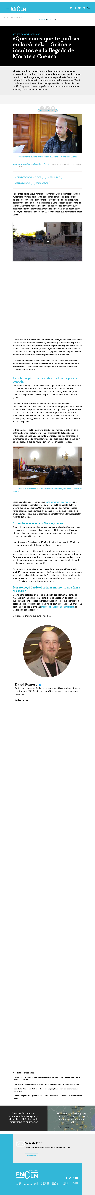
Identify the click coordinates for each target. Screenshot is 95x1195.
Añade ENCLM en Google (48, 111)
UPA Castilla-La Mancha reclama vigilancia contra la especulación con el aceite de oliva (46, 1084)
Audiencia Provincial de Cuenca (28, 177)
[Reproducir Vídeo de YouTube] (47, 241)
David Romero (44, 164)
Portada (42, 20)
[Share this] (42, 108)
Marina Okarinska (22, 183)
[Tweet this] (47, 108)
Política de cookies (56, 1183)
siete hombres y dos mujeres (59, 502)
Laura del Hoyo (53, 177)
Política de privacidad (45, 1183)
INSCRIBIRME (31, 1156)
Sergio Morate (42, 183)
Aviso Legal (36, 1183)
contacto (74, 1183)
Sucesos (51, 20)
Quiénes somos (65, 1183)
